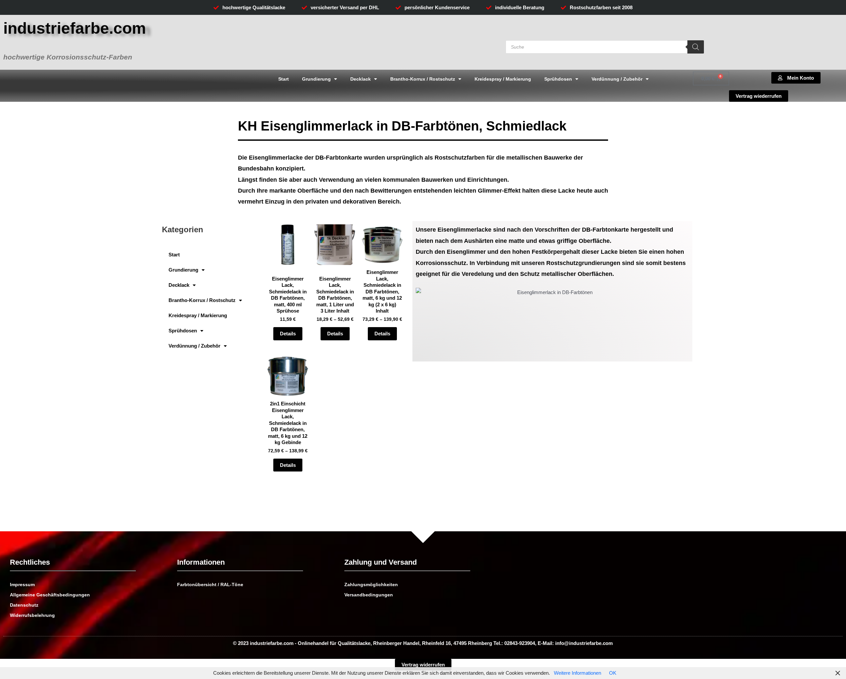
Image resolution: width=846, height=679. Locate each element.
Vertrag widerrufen (423, 664)
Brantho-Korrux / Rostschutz (422, 79)
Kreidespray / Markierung (503, 79)
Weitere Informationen (577, 673)
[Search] (695, 47)
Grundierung (316, 79)
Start (283, 79)
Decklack (360, 79)
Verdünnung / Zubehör (617, 79)
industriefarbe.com (74, 28)
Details (288, 333)
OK (612, 673)
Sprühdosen (558, 79)
